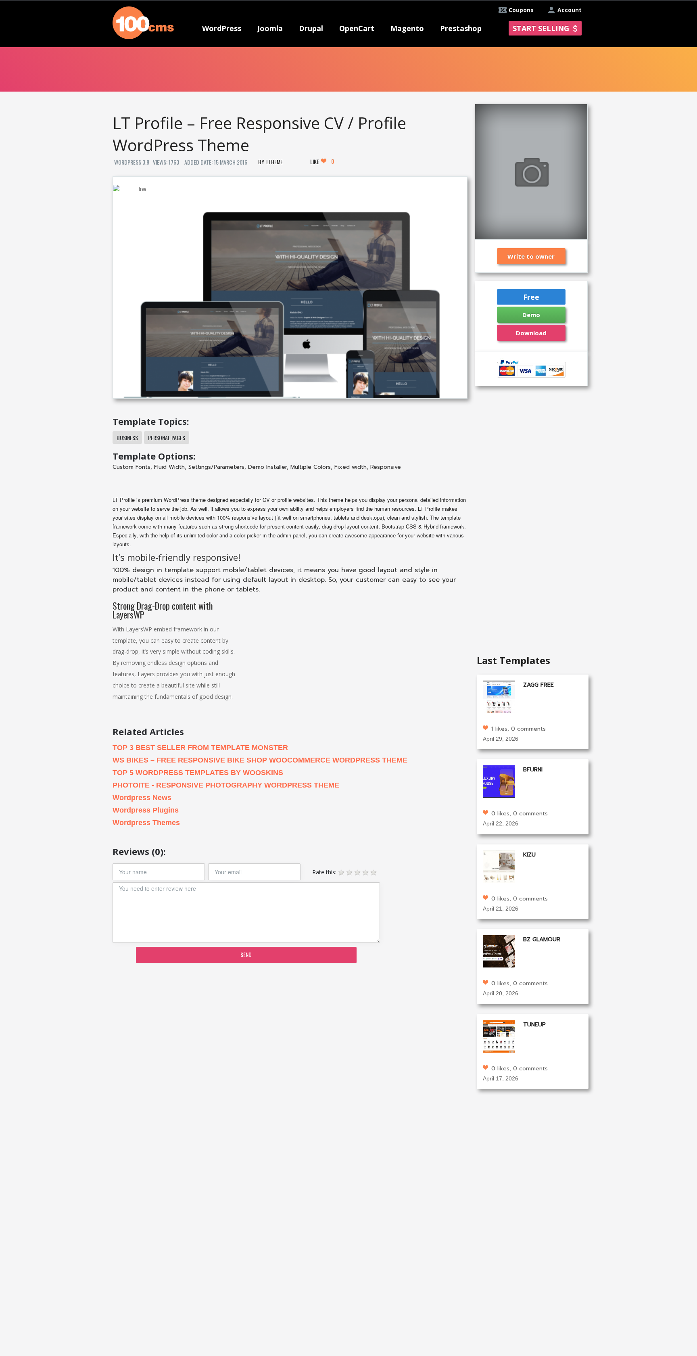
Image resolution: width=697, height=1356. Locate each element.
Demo (531, 315)
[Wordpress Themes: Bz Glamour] (499, 950)
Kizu (529, 854)
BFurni (533, 769)
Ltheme (274, 161)
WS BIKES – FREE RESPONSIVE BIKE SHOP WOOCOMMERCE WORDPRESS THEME (260, 760)
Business (127, 437)
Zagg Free (538, 685)
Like (322, 161)
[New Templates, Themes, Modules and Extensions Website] (143, 22)
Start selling (541, 28)
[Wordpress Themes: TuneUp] (499, 1035)
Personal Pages (166, 437)
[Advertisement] (290, 1032)
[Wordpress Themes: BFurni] (499, 780)
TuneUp (534, 1024)
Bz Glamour (541, 939)
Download (531, 333)
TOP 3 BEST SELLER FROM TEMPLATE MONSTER (200, 748)
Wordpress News (142, 798)
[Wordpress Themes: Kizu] (499, 865)
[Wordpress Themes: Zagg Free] (499, 695)
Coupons (521, 10)
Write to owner (531, 256)
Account (569, 10)
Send (246, 954)
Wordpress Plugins (146, 810)
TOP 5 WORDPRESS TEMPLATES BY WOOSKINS (198, 773)
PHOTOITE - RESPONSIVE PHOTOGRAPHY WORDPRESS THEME (226, 785)
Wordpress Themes (146, 823)
